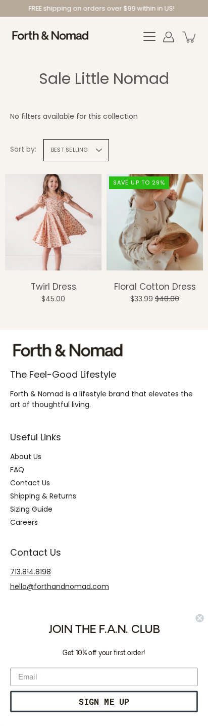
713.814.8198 (30, 572)
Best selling (69, 150)
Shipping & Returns (43, 496)
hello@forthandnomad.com (59, 586)
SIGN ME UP (104, 701)
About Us (25, 456)
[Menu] (149, 37)
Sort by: (23, 149)
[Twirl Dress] (53, 222)
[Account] (169, 37)
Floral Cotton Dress (155, 287)
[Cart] (190, 37)
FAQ (17, 470)
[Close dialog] (199, 618)
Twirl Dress (53, 287)
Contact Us (30, 483)
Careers (24, 522)
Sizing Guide (31, 509)
